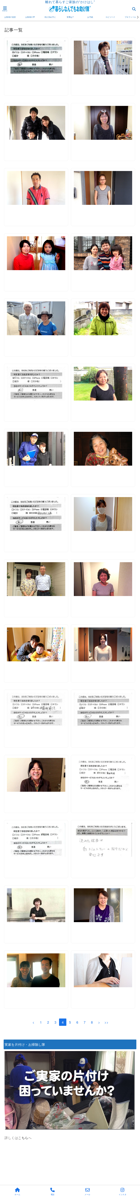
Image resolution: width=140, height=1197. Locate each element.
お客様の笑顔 (10, 17)
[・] (103, 57)
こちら (23, 1137)
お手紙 (90, 17)
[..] (103, 840)
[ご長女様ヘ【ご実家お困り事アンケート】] (103, 970)
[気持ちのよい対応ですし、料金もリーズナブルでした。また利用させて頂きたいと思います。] (36, 514)
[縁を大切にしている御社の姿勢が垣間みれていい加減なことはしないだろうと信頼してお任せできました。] (36, 709)
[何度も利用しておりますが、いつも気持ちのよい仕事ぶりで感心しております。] (36, 57)
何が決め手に (50, 17)
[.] (103, 775)
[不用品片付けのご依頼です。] (103, 384)
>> (106, 1022)
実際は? (70, 17)
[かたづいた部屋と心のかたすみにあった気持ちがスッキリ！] (103, 709)
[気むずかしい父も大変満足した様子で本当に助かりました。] (36, 384)
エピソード (110, 17)
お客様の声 (30, 17)
